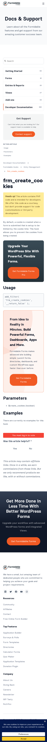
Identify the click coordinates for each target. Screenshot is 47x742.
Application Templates (14, 661)
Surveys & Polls (11, 637)
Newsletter (8, 694)
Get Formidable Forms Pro (23, 273)
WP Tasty (8, 699)
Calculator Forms (11, 652)
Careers (7, 689)
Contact (7, 614)
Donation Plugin (10, 666)
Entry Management (32, 167)
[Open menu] (43, 3)
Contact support (23, 134)
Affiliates (7, 609)
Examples (13, 413)
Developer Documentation (14, 163)
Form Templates (11, 642)
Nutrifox (7, 704)
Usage (9, 287)
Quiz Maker (8, 656)
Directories (8, 647)
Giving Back (8, 684)
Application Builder (12, 632)
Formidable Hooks (10, 167)
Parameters (15, 398)
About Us (8, 680)
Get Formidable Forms (23, 380)
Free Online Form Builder (15, 619)
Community (8, 604)
